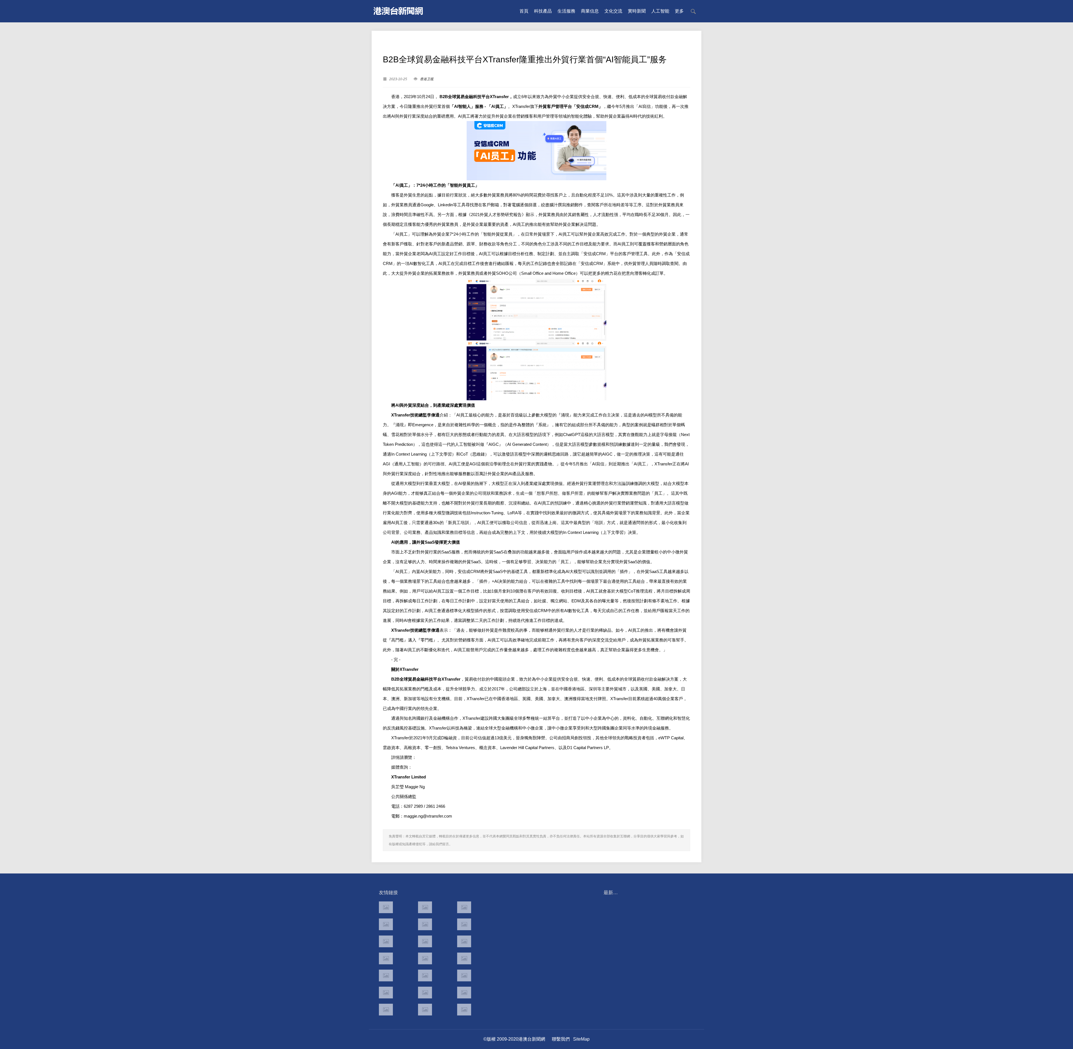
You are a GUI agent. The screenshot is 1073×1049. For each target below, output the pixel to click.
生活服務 (566, 11)
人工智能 (660, 11)
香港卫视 (426, 79)
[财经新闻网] (425, 992)
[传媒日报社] (386, 992)
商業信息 (590, 11)
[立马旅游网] (386, 1009)
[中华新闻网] (464, 992)
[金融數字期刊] (464, 975)
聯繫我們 (561, 1039)
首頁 (523, 11)
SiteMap (581, 1039)
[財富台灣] (386, 975)
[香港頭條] (464, 907)
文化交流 (613, 11)
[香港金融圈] (386, 907)
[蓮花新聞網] (464, 924)
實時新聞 (637, 11)
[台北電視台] (464, 941)
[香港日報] (425, 907)
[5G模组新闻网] (425, 1009)
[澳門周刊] (386, 941)
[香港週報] (386, 924)
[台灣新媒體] (386, 958)
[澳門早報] (425, 924)
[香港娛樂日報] (464, 958)
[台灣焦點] (425, 958)
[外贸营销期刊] (464, 1009)
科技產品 (543, 11)
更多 (679, 11)
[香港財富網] (425, 975)
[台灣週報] (425, 941)
